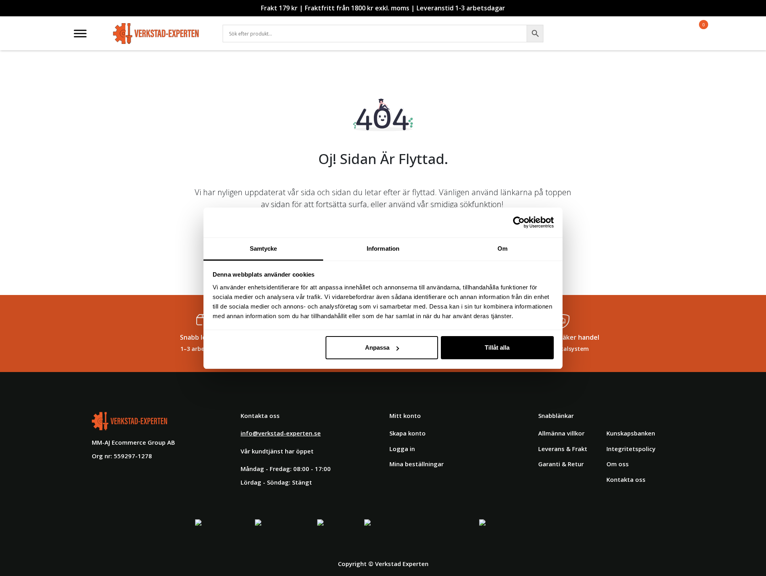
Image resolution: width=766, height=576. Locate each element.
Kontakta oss (626, 479)
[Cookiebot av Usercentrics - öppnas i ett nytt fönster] (519, 222)
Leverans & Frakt (562, 449)
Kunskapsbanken (630, 433)
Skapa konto (407, 433)
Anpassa (377, 347)
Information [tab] (383, 248)
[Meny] (80, 33)
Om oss (617, 464)
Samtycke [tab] (263, 248)
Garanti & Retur (561, 464)
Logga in (402, 449)
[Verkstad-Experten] (156, 28)
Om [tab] (502, 248)
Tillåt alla (497, 347)
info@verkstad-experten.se (281, 433)
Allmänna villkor (561, 433)
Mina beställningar (416, 464)
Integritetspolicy (630, 449)
